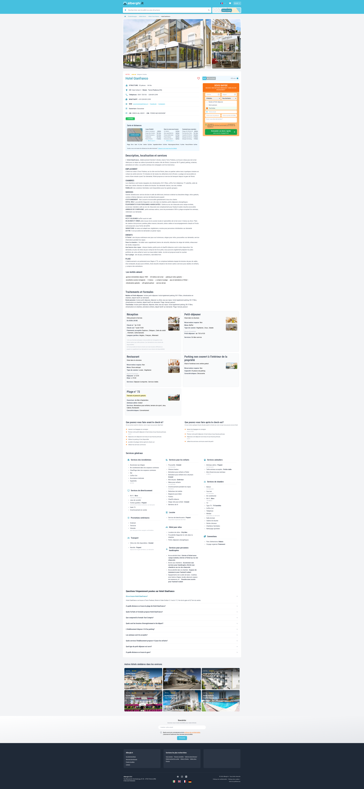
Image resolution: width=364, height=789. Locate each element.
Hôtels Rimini (142, 16)
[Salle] (174, 320)
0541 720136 (142, 95)
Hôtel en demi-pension (191, 756)
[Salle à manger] (174, 362)
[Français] (184, 781)
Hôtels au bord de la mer (172, 759)
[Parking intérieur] (231, 366)
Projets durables (130, 762)
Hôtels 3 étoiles (184, 759)
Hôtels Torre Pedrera (153, 16)
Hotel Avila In (208, 696)
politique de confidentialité (220, 124)
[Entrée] (226, 44)
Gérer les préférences (234, 781)
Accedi (236, 3)
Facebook (153, 104)
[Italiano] (174, 781)
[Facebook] (178, 777)
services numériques (131, 759)
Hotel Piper (130, 696)
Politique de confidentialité (220, 779)
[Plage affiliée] (174, 397)
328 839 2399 (153, 95)
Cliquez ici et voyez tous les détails (167, 148)
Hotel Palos (130, 673)
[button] (223, 3)
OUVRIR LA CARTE (135, 134)
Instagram (161, 104)
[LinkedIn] (186, 777)
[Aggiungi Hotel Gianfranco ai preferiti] (198, 78)
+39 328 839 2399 (144, 99)
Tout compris (169, 756)
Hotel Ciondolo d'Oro (211, 673)
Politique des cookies (233, 779)
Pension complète (179, 756)
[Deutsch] (189, 781)
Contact (128, 764)
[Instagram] (182, 777)
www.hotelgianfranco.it (140, 104)
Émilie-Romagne (132, 16)
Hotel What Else (171, 673)
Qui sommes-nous (131, 756)
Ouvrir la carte (226, 10)
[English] (179, 781)
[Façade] (226, 27)
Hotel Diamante (171, 696)
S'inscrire (182, 738)
